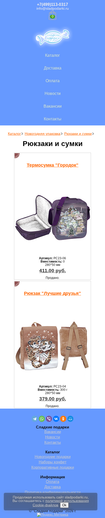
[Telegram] (35, 419)
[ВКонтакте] (56, 419)
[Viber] (49, 419)
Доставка (52, 68)
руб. (52, 270)
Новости (53, 93)
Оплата (53, 81)
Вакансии (53, 106)
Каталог (52, 55)
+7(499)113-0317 (52, 4)
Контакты (52, 119)
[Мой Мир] (70, 419)
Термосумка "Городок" (52, 165)
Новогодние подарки (53, 456)
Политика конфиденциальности (53, 492)
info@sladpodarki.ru (52, 8)
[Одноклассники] (63, 419)
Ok (64, 505)
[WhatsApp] (42, 419)
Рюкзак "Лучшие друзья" (52, 293)
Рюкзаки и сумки (78, 134)
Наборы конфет (53, 462)
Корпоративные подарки (52, 467)
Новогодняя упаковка (42, 134)
